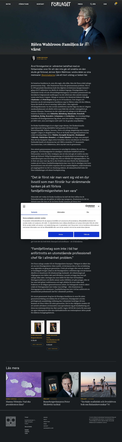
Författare (24, 4)
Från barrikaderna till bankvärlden (53, 339)
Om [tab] (88, 212)
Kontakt (40, 4)
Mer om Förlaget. (28, 426)
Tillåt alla (86, 234)
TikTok (26, 433)
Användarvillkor (48, 428)
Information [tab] (61, 212)
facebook (27, 430)
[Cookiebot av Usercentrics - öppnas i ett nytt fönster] (87, 206)
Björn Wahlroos (42, 57)
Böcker (46, 417)
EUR (105, 4)
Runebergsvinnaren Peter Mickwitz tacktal (56, 403)
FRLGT (45, 419)
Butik (8, 4)
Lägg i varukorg (37, 344)
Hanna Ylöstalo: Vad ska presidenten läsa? (18, 403)
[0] (115, 4)
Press (80, 4)
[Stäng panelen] (98, 206)
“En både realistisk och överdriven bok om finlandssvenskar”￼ (98, 403)
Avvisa (61, 234)
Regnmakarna (48, 75)
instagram (27, 431)
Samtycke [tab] (34, 212)
